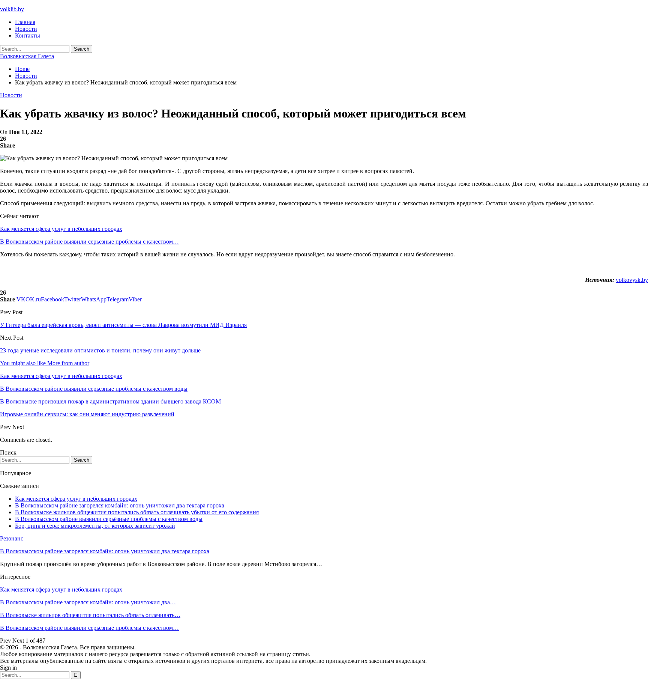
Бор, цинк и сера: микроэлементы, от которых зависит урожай (95, 525)
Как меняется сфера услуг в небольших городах (61, 229)
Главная (25, 22)
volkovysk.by (632, 280)
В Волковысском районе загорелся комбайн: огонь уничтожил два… (88, 602)
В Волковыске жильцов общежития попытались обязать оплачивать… (90, 615)
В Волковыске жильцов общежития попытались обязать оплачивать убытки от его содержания (137, 512)
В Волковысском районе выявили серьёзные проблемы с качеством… (89, 241)
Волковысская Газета (27, 56)
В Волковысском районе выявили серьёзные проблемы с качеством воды (108, 519)
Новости (26, 29)
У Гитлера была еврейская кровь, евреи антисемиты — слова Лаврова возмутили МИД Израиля (123, 325)
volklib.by (12, 9)
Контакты (27, 35)
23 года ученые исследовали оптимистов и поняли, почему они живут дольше (100, 350)
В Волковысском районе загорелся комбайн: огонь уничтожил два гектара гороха (119, 505)
